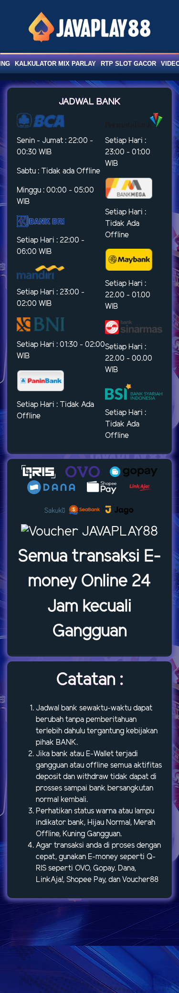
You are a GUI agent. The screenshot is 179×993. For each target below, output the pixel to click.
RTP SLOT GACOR (128, 63)
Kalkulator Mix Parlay (55, 63)
